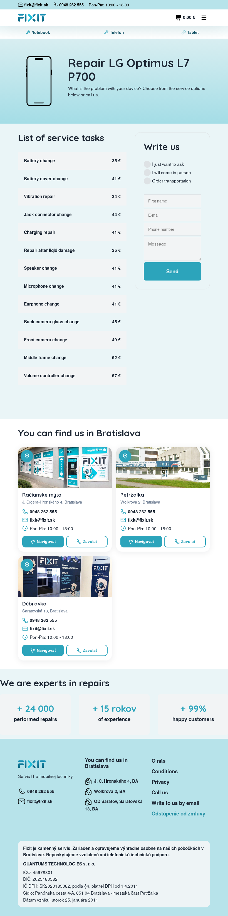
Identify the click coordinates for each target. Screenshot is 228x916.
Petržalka (132, 494)
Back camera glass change (52, 322)
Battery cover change (46, 179)
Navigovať (46, 541)
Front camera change (45, 340)
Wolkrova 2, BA (108, 791)
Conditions (165, 771)
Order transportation (171, 180)
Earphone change (42, 304)
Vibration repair (39, 196)
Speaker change (40, 268)
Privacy (160, 781)
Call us (160, 792)
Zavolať (90, 541)
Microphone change (44, 286)
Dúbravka (34, 603)
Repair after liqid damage (49, 250)
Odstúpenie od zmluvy (178, 813)
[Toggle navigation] (204, 17)
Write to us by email (175, 803)
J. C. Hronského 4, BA (115, 781)
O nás (158, 760)
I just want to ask (168, 164)
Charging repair (39, 232)
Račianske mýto (41, 494)
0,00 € (188, 17)
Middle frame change (45, 357)
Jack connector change (48, 214)
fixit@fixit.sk (42, 520)
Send (172, 271)
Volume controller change (50, 375)
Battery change (39, 160)
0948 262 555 (43, 512)
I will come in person (171, 172)
